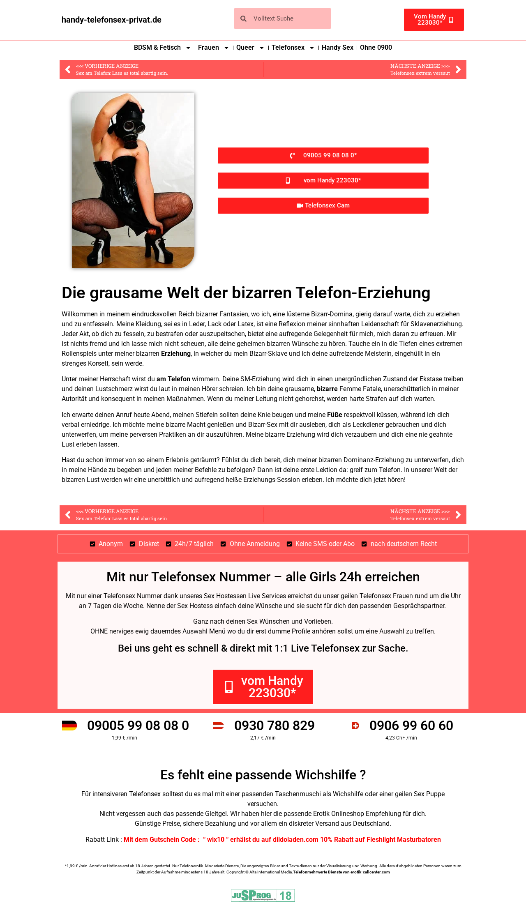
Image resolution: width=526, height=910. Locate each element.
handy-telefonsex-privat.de (111, 20)
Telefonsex (288, 47)
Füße (334, 415)
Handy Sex (337, 47)
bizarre (327, 389)
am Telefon (173, 379)
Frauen (208, 47)
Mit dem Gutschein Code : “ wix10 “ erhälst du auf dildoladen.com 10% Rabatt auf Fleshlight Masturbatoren (282, 839)
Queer (245, 47)
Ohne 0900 (376, 47)
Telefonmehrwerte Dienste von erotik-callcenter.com (341, 872)
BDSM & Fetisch (157, 47)
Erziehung (176, 353)
